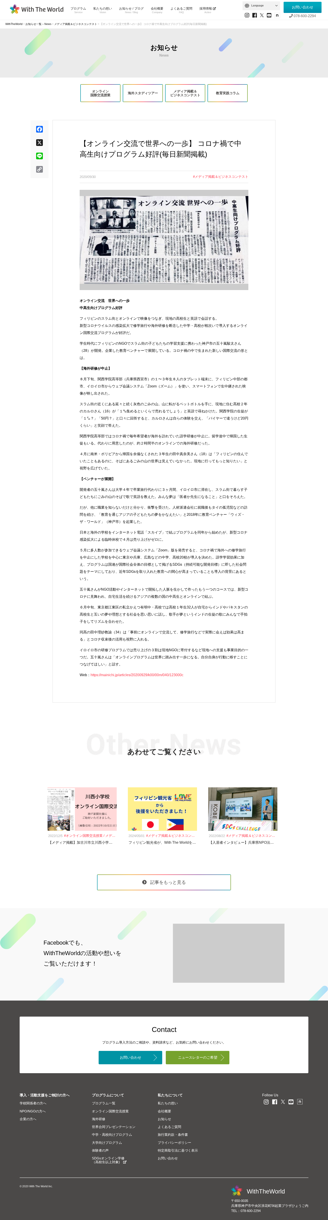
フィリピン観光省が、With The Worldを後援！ (166, 842)
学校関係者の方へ (33, 1103)
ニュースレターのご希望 (197, 1057)
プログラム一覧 (103, 1103)
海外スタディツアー (143, 93)
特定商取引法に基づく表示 (178, 1150)
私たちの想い (102, 10)
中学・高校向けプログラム (112, 1134)
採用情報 (206, 10)
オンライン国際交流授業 (100, 93)
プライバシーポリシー (174, 1142)
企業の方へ (28, 1119)
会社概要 (157, 10)
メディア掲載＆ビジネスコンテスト (185, 93)
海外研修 (98, 1119)
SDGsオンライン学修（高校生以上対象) (108, 1160)
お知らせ (164, 1119)
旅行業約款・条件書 (173, 1134)
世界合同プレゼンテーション (113, 1127)
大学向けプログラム (107, 1142)
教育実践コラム (227, 93)
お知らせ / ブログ (131, 10)
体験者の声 (100, 1150)
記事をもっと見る (168, 882)
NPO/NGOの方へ (33, 1111)
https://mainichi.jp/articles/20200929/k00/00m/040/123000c (137, 675)
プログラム (78, 10)
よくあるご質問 (181, 10)
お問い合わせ (302, 7)
